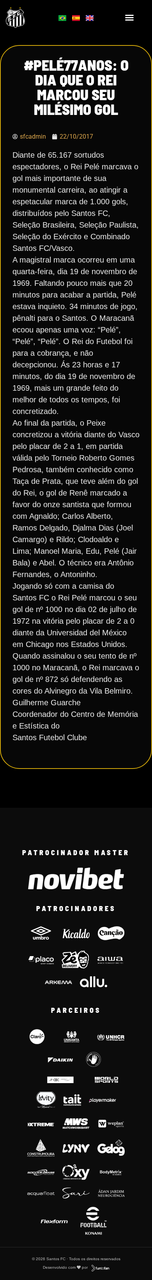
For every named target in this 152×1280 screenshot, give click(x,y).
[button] (129, 17)
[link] (26, 17)
